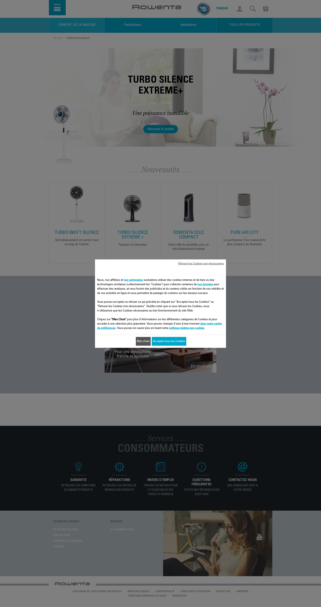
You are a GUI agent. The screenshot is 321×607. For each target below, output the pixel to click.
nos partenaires (133, 280)
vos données (205, 284)
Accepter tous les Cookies (169, 341)
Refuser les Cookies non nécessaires (201, 263)
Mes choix (143, 341)
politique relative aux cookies (186, 328)
